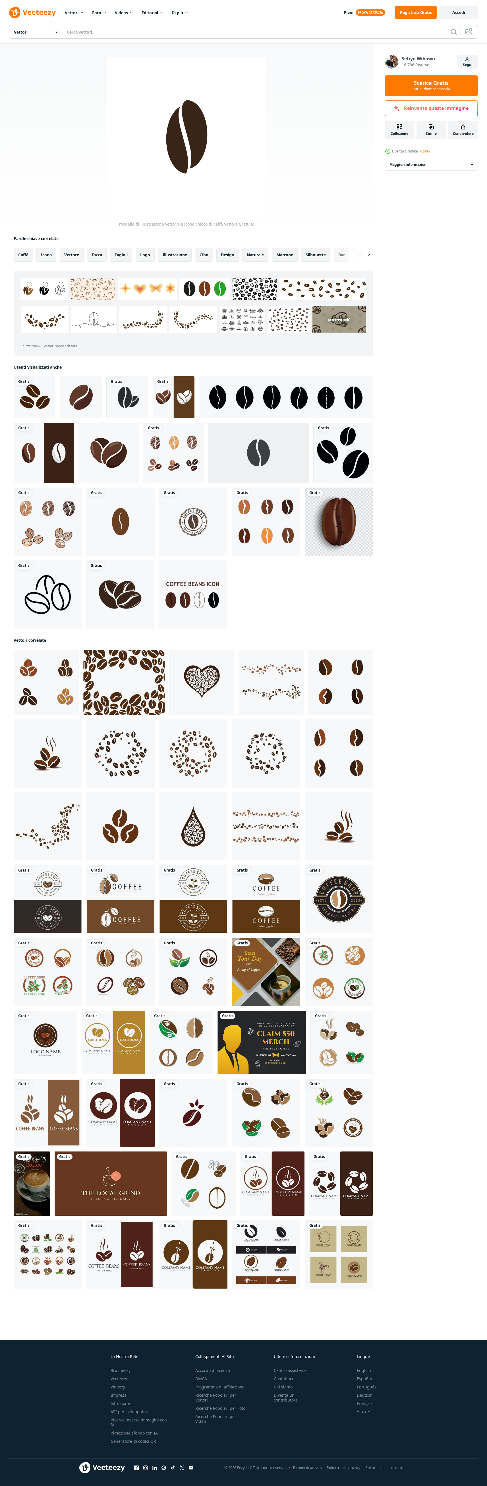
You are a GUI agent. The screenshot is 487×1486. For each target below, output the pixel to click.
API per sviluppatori (129, 1411)
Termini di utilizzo (307, 1467)
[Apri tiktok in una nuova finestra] (173, 1468)
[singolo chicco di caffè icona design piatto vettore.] (258, 453)
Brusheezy (120, 1370)
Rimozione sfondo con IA (134, 1433)
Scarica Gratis (431, 86)
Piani (348, 12)
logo (145, 254)
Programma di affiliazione (219, 1387)
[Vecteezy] (32, 12)
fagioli (121, 254)
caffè (23, 254)
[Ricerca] (453, 31)
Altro (361, 1411)
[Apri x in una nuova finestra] (182, 1468)
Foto (96, 12)
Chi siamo (283, 1387)
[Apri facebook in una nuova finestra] (136, 1468)
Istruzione (120, 1403)
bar (341, 254)
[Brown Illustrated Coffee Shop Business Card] (111, 1183)
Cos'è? (425, 151)
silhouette (316, 254)
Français (365, 1403)
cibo (204, 254)
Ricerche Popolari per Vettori (215, 1397)
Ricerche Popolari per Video (215, 1419)
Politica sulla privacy (343, 1467)
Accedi (458, 12)
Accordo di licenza (212, 1370)
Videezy (118, 1387)
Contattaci (283, 1378)
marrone (284, 254)
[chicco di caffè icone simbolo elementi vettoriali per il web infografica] (48, 594)
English (364, 1370)
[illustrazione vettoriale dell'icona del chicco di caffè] (48, 972)
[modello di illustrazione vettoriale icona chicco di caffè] (120, 522)
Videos (121, 12)
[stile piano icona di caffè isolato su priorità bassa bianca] (127, 397)
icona (46, 254)
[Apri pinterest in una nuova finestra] (163, 1468)
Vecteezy (119, 1378)
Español (364, 1378)
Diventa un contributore (286, 1397)
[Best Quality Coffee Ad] (32, 1183)
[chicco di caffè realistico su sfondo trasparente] (339, 522)
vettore (71, 254)
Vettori (71, 12)
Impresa (119, 1395)
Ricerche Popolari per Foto (220, 1408)
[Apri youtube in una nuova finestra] (191, 1468)
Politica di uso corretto (384, 1467)
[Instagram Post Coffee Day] (266, 972)
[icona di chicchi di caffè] (120, 594)
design (227, 254)
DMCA (201, 1378)
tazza (97, 254)
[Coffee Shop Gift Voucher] (261, 1042)
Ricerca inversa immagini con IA (139, 1422)
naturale (255, 254)
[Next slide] (364, 255)
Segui (468, 64)
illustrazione (175, 254)
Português (366, 1387)
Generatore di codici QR (133, 1441)
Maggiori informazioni (408, 164)
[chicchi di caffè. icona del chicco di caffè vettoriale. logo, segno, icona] (34, 397)
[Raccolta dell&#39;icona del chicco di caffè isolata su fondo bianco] (193, 594)
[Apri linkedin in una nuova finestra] (154, 1468)
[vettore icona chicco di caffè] (173, 397)
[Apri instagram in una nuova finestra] (145, 1468)
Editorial (150, 12)
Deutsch (364, 1395)
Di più (177, 12)
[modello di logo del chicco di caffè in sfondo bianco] (193, 522)
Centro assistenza (291, 1370)
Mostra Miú (339, 320)
